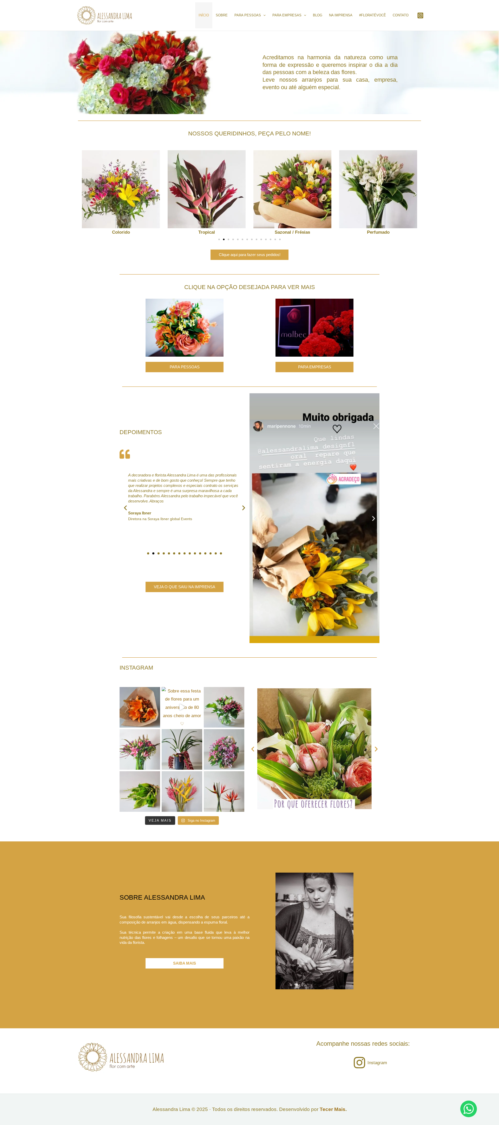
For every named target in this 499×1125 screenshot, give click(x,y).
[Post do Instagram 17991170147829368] (140, 749)
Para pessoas (247, 15)
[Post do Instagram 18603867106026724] (140, 791)
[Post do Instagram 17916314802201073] (224, 791)
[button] (84, 193)
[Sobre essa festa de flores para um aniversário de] (182, 707)
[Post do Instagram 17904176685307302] (182, 749)
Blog (317, 15)
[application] (263, 15)
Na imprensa (340, 15)
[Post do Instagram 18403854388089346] (140, 707)
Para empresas (286, 15)
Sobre (222, 15)
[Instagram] (420, 15)
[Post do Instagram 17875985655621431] (182, 791)
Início (204, 15)
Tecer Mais (332, 1109)
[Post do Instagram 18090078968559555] (224, 707)
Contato (401, 15)
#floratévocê (372, 15)
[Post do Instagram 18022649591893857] (224, 749)
